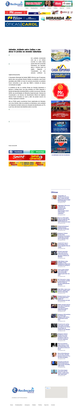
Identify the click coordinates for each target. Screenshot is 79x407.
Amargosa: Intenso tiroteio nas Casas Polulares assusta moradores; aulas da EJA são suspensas (63, 336)
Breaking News (34, 8)
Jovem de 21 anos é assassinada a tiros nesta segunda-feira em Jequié (64, 245)
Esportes (62, 8)
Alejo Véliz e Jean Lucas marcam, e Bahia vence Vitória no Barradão (64, 290)
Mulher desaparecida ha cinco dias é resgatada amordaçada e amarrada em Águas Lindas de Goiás (64, 307)
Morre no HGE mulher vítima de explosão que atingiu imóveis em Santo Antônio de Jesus (64, 220)
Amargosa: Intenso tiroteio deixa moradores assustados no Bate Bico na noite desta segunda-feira (64, 236)
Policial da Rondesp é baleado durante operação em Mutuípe (63, 228)
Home (27, 8)
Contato (68, 8)
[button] (16, 151)
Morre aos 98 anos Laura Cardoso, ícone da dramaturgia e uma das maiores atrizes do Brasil (64, 346)
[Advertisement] (39, 36)
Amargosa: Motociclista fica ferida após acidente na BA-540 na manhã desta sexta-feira (64, 317)
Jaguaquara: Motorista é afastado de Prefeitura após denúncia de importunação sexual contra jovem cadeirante (64, 209)
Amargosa (42, 8)
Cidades (49, 8)
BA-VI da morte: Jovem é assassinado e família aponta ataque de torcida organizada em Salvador (64, 282)
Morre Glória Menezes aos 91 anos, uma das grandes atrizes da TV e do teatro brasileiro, (64, 355)
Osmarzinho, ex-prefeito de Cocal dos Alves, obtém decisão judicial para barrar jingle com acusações (64, 198)
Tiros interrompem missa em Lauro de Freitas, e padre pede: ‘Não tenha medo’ (63, 372)
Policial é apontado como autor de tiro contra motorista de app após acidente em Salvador (63, 254)
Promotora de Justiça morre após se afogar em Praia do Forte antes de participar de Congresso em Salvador (64, 327)
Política (55, 8)
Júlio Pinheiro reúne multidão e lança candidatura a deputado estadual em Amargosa (64, 263)
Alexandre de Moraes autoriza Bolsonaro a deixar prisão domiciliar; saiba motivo (64, 363)
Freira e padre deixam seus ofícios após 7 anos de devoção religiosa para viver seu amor (64, 272)
